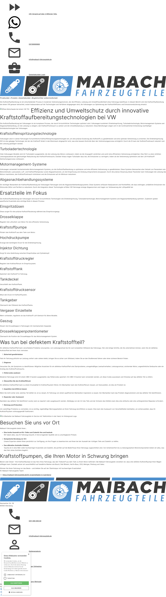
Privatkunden (5, 98)
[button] (16, 592)
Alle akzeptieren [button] (16, 583)
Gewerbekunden (25, 98)
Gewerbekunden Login (37, 75)
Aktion (37, 98)
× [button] (28, 554)
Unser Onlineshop (35, 566)
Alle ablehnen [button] (16, 588)
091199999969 (34, 44)
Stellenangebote (35, 551)
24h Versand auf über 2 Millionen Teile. (43, 14)
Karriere (49, 98)
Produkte (14, 98)
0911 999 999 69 (35, 521)
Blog (33, 98)
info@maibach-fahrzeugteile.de (40, 59)
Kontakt (55, 98)
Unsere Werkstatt (35, 582)
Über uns (43, 98)
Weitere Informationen (21, 570)
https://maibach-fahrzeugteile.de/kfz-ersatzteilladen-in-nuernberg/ (27, 475)
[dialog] (16, 573)
